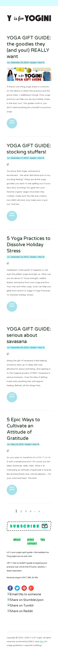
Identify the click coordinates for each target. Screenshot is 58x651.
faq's (42, 641)
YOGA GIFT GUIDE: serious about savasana (29, 335)
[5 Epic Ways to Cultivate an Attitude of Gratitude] (29, 450)
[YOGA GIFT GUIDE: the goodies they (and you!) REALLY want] (29, 74)
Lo (8, 62)
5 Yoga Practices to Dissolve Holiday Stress (28, 245)
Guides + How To (37, 62)
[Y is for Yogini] (29, 18)
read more (12, 122)
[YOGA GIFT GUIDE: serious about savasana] (29, 354)
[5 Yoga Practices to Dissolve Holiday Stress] (29, 263)
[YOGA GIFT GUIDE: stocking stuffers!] (29, 164)
